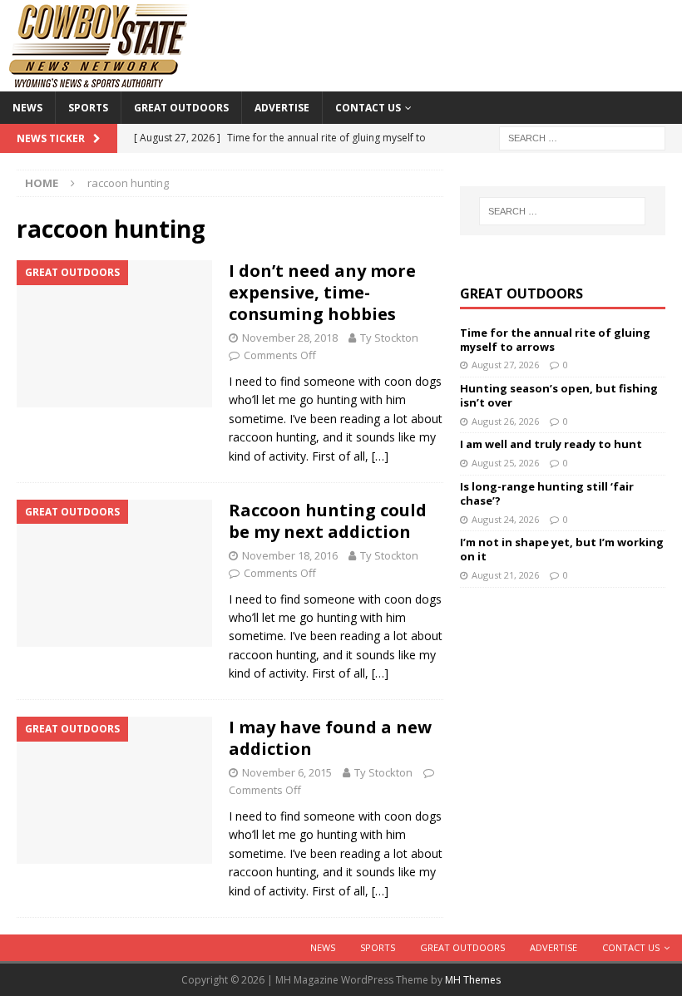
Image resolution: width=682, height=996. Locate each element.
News (27, 108)
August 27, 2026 (505, 364)
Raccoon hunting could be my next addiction (328, 521)
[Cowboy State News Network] (100, 82)
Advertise (282, 108)
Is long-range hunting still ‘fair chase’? (547, 493)
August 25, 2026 (505, 462)
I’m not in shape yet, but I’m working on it (562, 549)
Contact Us (368, 108)
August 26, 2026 (505, 421)
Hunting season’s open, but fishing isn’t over (559, 395)
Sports (88, 108)
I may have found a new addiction (330, 738)
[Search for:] (582, 137)
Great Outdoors (181, 108)
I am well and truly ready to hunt (551, 443)
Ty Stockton (389, 337)
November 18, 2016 (290, 555)
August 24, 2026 (505, 519)
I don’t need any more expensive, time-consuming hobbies (322, 292)
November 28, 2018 (290, 337)
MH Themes (473, 980)
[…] (380, 456)
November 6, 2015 (287, 772)
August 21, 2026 (505, 575)
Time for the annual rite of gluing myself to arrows (555, 339)
